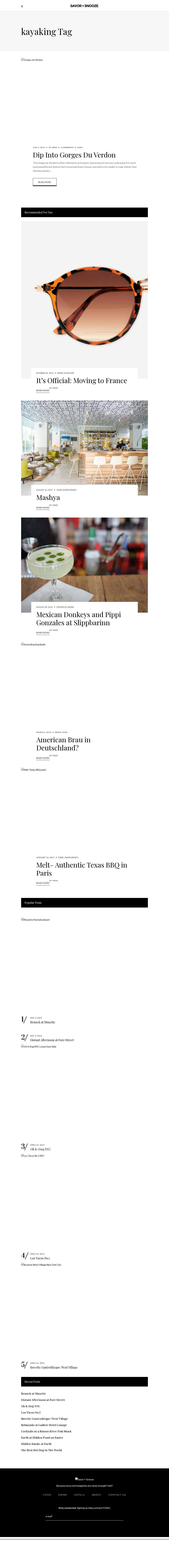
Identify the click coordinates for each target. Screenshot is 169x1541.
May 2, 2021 (36, 1036)
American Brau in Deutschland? (63, 743)
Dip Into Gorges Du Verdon (74, 154)
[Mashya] (84, 448)
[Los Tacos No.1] (84, 1201)
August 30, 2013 (44, 607)
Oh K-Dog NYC (40, 1149)
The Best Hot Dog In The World (41, 1450)
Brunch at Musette (42, 1022)
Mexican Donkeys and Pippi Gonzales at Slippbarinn (78, 618)
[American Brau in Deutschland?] (84, 690)
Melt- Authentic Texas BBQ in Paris (81, 868)
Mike (54, 147)
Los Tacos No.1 (40, 1258)
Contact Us (117, 1494)
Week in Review (66, 373)
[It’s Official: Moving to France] (84, 300)
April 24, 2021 (37, 1145)
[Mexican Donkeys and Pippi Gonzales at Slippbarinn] (84, 565)
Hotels (79, 1494)
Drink (71, 607)
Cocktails (62, 607)
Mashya (48, 497)
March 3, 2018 (43, 732)
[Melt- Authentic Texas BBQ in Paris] (84, 815)
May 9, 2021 (36, 1018)
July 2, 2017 (39, 147)
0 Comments (67, 147)
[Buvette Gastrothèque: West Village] (84, 1310)
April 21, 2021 (37, 1363)
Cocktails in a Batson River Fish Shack (46, 1431)
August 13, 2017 (44, 490)
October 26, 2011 (45, 373)
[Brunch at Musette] (84, 965)
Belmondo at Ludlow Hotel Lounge (44, 1425)
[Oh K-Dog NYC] (84, 1092)
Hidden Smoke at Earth (36, 1444)
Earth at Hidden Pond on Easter (42, 1437)
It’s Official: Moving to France (81, 380)
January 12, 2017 (45, 857)
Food (59, 490)
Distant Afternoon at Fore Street (52, 1040)
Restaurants (69, 490)
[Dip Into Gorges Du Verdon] (84, 105)
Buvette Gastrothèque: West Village (54, 1367)
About (96, 1494)
